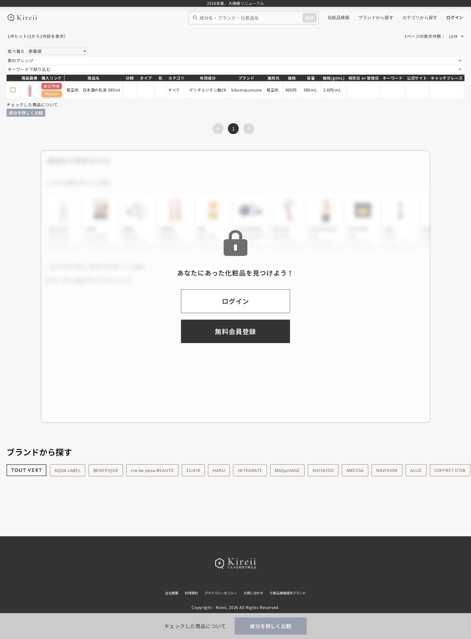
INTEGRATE (250, 470)
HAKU (219, 470)
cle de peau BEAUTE (152, 470)
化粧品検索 (339, 17)
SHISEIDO (323, 470)
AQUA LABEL (68, 470)
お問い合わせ (253, 592)
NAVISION (387, 470)
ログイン (454, 17)
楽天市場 (52, 86)
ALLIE (416, 470)
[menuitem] (338, 18)
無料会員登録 (235, 331)
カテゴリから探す (419, 17)
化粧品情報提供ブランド (288, 592)
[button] (235, 60)
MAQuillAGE (287, 470)
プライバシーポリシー (220, 592)
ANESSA (355, 470)
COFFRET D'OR (450, 470)
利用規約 (191, 592)
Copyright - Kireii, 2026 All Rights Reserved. (235, 607)
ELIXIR (193, 470)
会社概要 (171, 592)
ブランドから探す (376, 17)
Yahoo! (51, 93)
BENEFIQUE (106, 470)
